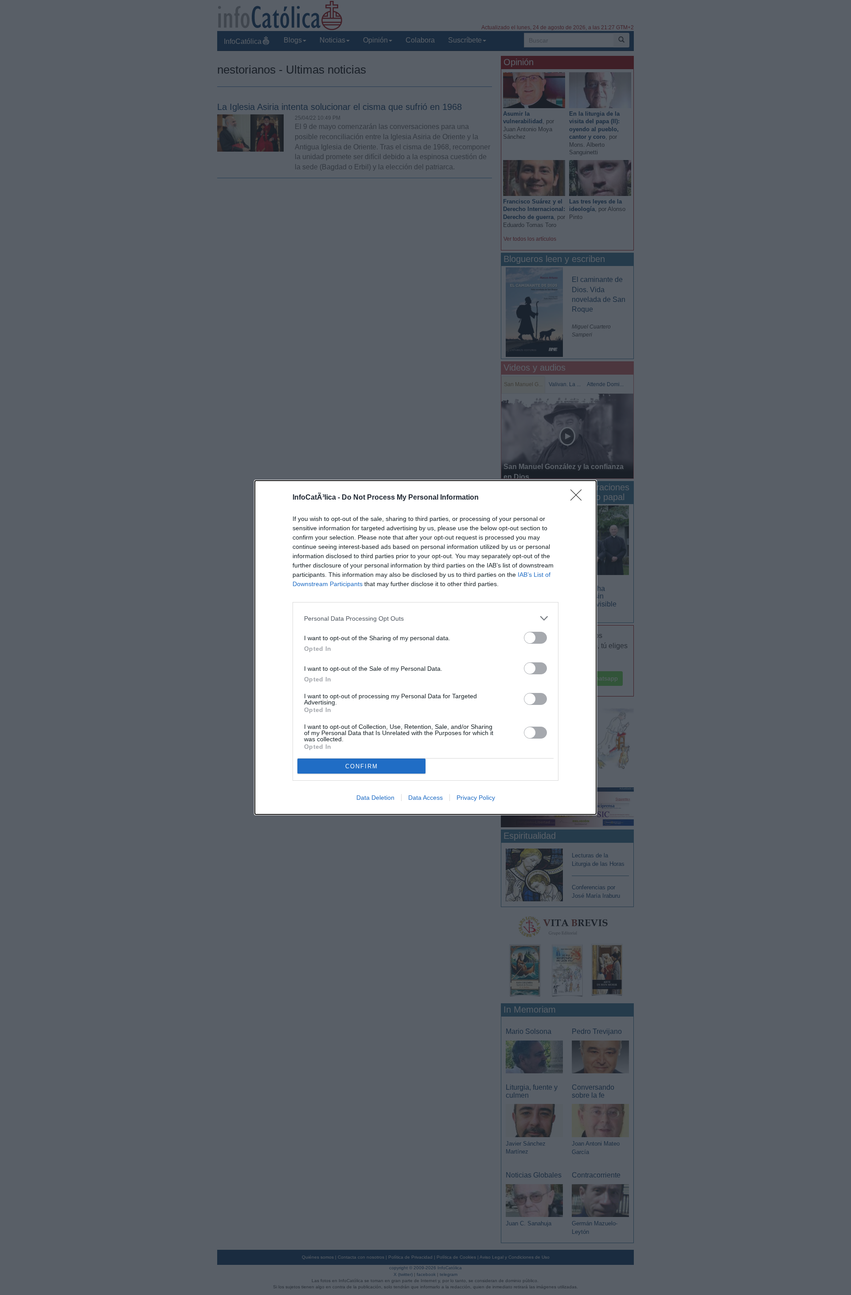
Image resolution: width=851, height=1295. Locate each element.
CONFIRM (361, 766)
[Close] (578, 497)
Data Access (425, 797)
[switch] (535, 638)
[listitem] (425, 618)
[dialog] (425, 647)
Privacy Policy (476, 797)
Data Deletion (375, 797)
